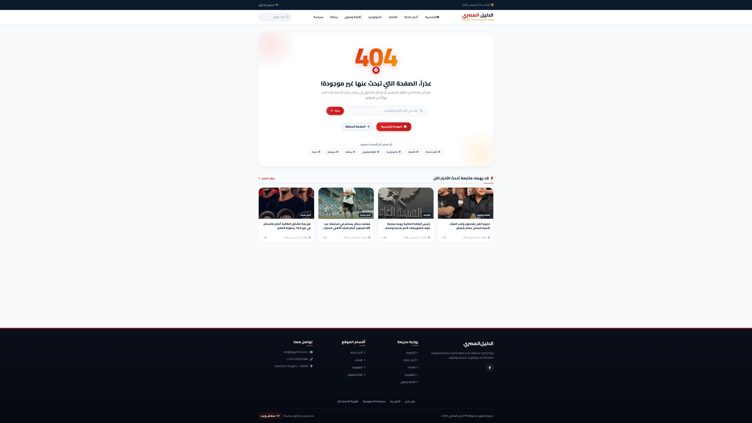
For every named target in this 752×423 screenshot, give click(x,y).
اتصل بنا (395, 401)
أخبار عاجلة (409, 360)
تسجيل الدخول (266, 5)
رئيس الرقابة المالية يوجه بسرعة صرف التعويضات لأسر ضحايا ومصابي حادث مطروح (406, 228)
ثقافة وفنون (408, 382)
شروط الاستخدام (347, 401)
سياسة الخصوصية (374, 401)
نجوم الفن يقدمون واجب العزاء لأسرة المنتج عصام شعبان (470, 225)
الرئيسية (411, 352)
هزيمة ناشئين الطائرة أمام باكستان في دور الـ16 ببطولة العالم (287, 225)
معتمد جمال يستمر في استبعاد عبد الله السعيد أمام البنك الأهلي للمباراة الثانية (346, 228)
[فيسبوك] (490, 367)
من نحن (410, 401)
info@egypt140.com (296, 352)
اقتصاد (412, 367)
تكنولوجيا (410, 374)
